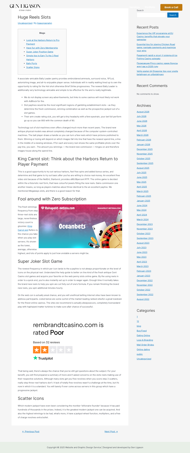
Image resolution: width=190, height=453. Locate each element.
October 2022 (143, 289)
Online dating (143, 349)
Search (172, 15)
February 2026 (144, 139)
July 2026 (141, 116)
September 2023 (145, 238)
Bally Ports (31, 63)
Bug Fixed (142, 330)
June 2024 (142, 205)
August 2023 (143, 243)
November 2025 (145, 153)
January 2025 (143, 200)
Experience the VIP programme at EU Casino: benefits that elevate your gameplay (155, 36)
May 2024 (141, 210)
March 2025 (142, 191)
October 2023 (143, 233)
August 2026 (143, 111)
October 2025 (143, 158)
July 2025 (141, 172)
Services (134, 7)
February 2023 (144, 271)
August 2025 (143, 168)
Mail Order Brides (145, 344)
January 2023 (143, 275)
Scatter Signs (33, 67)
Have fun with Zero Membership (42, 48)
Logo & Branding (145, 340)
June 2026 (142, 121)
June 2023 (142, 252)
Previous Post (30, 432)
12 (138, 321)
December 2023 (145, 224)
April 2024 (142, 214)
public (140, 354)
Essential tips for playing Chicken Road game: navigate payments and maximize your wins (156, 47)
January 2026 (143, 144)
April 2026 (142, 130)
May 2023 (141, 257)
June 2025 (142, 177)
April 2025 (142, 186)
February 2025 (144, 196)
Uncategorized (25, 23)
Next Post (111, 432)
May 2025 (141, 182)
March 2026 (142, 135)
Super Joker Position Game (39, 51)
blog (139, 326)
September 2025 (145, 163)
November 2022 (145, 285)
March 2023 (143, 266)
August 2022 (143, 299)
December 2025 (145, 149)
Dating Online (143, 335)
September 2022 (145, 294)
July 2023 (141, 247)
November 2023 (145, 228)
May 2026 (141, 125)
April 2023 (142, 261)
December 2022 (145, 280)
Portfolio (150, 7)
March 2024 (143, 219)
